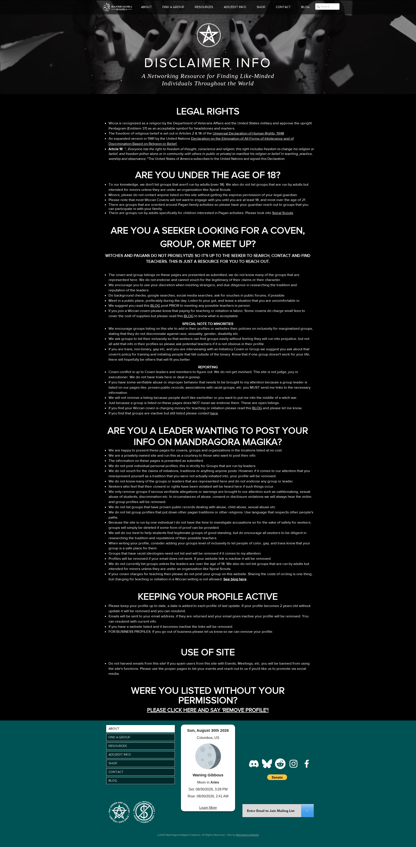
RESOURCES (118, 746)
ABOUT (114, 728)
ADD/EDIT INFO (120, 754)
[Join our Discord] (254, 763)
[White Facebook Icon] (306, 763)
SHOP (113, 763)
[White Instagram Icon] (293, 763)
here (214, 413)
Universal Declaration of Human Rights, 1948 (248, 133)
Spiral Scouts (282, 213)
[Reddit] (280, 763)
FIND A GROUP (119, 737)
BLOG (155, 305)
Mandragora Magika (247, 834)
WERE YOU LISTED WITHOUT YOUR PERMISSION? (208, 695)
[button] (146, 7)
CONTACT (116, 772)
